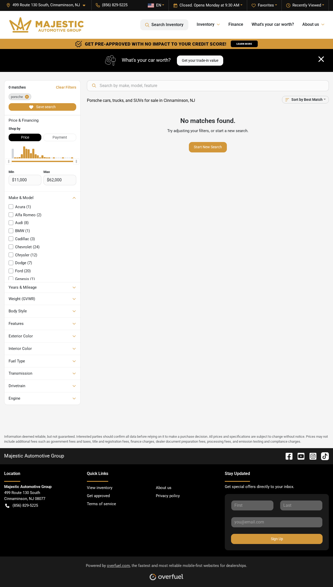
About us (163, 487)
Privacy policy (168, 495)
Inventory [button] (205, 24)
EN (158, 5)
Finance (235, 24)
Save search (45, 107)
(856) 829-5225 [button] (114, 5)
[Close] (321, 59)
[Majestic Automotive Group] (46, 25)
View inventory (99, 487)
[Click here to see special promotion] (166, 43)
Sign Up (277, 539)
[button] (48, 5)
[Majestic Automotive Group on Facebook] (287, 456)
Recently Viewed (306, 5)
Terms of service (101, 504)
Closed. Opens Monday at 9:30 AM (209, 5)
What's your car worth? (273, 24)
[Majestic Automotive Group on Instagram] (311, 456)
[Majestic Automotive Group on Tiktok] (323, 456)
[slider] (8, 161)
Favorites (266, 5)
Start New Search (208, 147)
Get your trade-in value (200, 60)
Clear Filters (66, 87)
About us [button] (310, 24)
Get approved (98, 495)
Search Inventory (167, 24)
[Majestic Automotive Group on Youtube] (299, 456)
